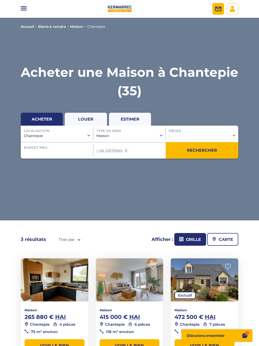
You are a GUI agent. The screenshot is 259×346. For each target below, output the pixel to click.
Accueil (27, 26)
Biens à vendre (52, 26)
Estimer (130, 119)
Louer (85, 119)
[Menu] (24, 9)
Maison (76, 26)
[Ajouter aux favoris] (79, 266)
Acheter (42, 119)
